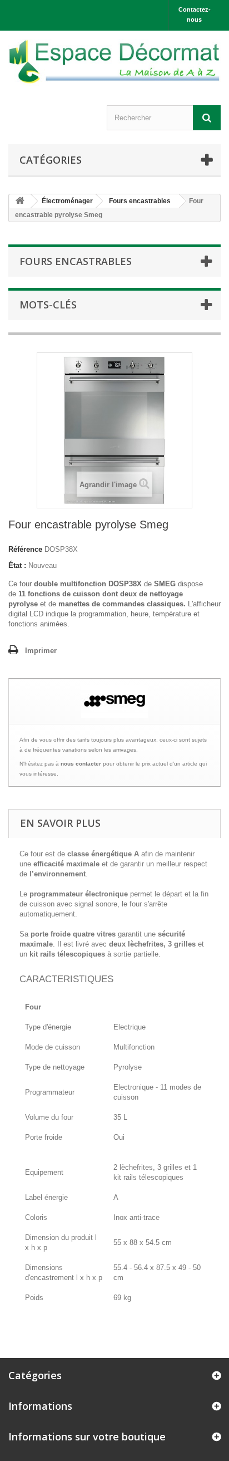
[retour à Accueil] (20, 201)
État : (17, 565)
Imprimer (41, 650)
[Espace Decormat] (114, 62)
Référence (25, 549)
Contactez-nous (194, 14)
